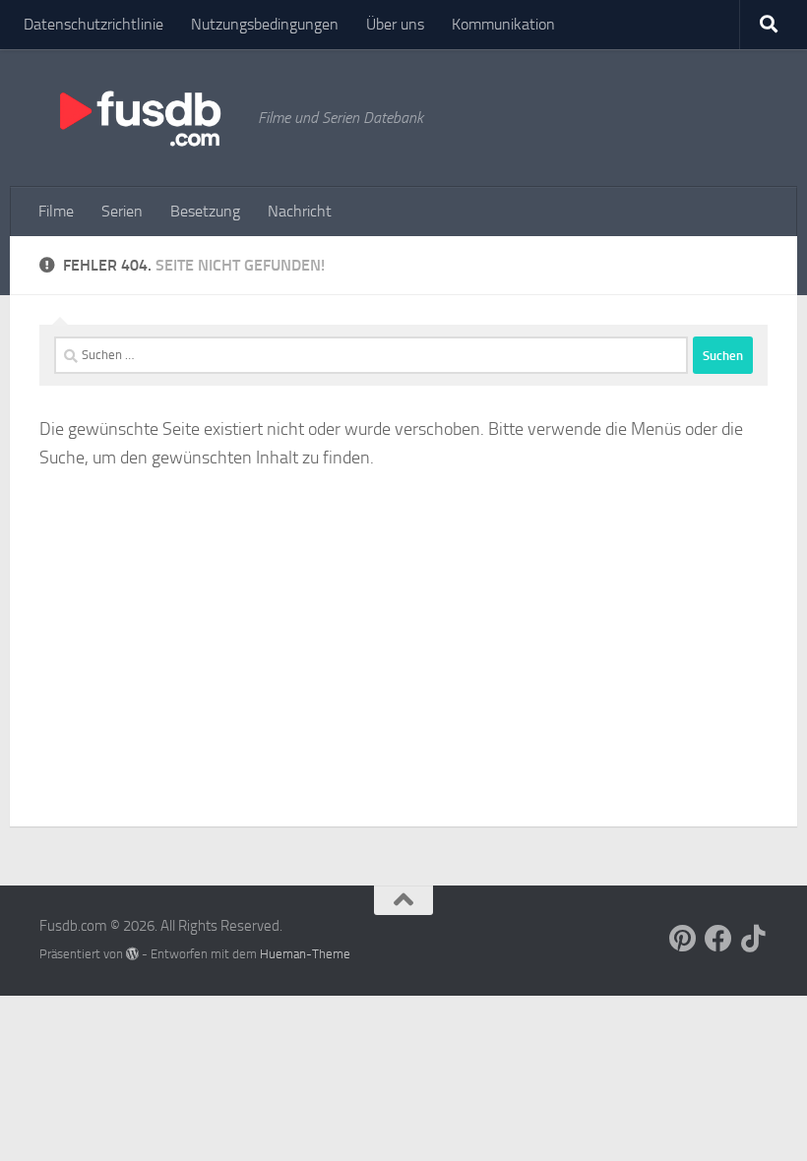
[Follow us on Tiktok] (754, 938)
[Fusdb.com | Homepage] (138, 118)
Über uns (395, 24)
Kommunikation (503, 24)
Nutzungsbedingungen (265, 24)
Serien (122, 211)
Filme (56, 211)
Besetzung (205, 211)
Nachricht (300, 211)
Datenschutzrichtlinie (93, 24)
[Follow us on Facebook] (718, 938)
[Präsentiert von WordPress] (132, 953)
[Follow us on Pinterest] (683, 938)
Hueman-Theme (305, 954)
